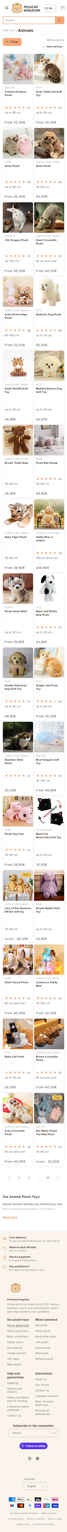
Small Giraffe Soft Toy (16, 390)
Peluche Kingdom (29, 1513)
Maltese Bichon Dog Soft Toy (49, 390)
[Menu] (7, 8)
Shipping (12, 1382)
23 (48, 1177)
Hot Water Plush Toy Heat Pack (46, 1132)
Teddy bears (15, 1342)
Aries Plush (12, 165)
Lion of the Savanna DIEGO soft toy (18, 910)
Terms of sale (55, 1519)
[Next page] (58, 1177)
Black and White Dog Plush (46, 613)
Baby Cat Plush (14, 1056)
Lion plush (41, 1342)
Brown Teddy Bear (17, 462)
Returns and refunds (15, 1390)
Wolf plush (42, 1353)
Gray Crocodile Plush (14, 1132)
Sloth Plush (43, 165)
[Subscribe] (54, 1433)
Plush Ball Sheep (47, 462)
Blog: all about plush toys (44, 1403)
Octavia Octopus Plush (16, 93)
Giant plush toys (17, 1330)
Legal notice (22, 1524)
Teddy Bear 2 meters (44, 538)
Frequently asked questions (18, 1408)
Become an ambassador (43, 1412)
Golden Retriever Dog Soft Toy (16, 687)
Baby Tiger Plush (16, 536)
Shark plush (42, 1347)
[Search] (59, 20)
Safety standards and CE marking (18, 1399)
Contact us (14, 1415)
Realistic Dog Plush (48, 314)
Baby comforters (17, 1336)
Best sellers (14, 1364)
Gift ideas (13, 1358)
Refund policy (49, 1513)
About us (41, 1379)
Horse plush (42, 1330)
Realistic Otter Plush (14, 761)
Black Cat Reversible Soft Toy (48, 835)
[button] (62, 8)
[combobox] (29, 20)
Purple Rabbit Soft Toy (48, 910)
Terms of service (35, 1519)
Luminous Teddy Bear (47, 984)
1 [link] (9, 1177)
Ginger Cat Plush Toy (47, 687)
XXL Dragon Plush (17, 240)
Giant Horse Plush (16, 982)
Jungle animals (16, 1353)
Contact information (43, 1524)
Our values (42, 1384)
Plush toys (8, 30)
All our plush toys (18, 1325)
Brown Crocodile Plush (47, 1058)
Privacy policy (16, 1519)
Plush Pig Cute (14, 833)
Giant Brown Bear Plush (16, 316)
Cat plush (41, 1325)
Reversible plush (45, 1336)
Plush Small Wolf (16, 611)
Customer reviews (46, 1395)
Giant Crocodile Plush (46, 241)
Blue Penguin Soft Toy (47, 761)
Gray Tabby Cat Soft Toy (49, 93)
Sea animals (14, 1347)
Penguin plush (44, 1358)
